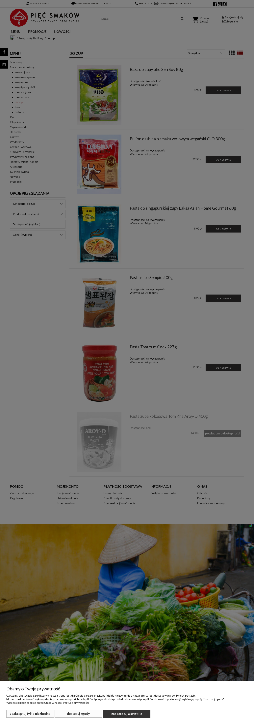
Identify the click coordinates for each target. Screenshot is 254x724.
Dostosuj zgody (78, 713)
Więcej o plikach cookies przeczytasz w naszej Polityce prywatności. (47, 702)
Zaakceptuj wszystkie (126, 713)
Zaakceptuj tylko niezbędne (30, 713)
